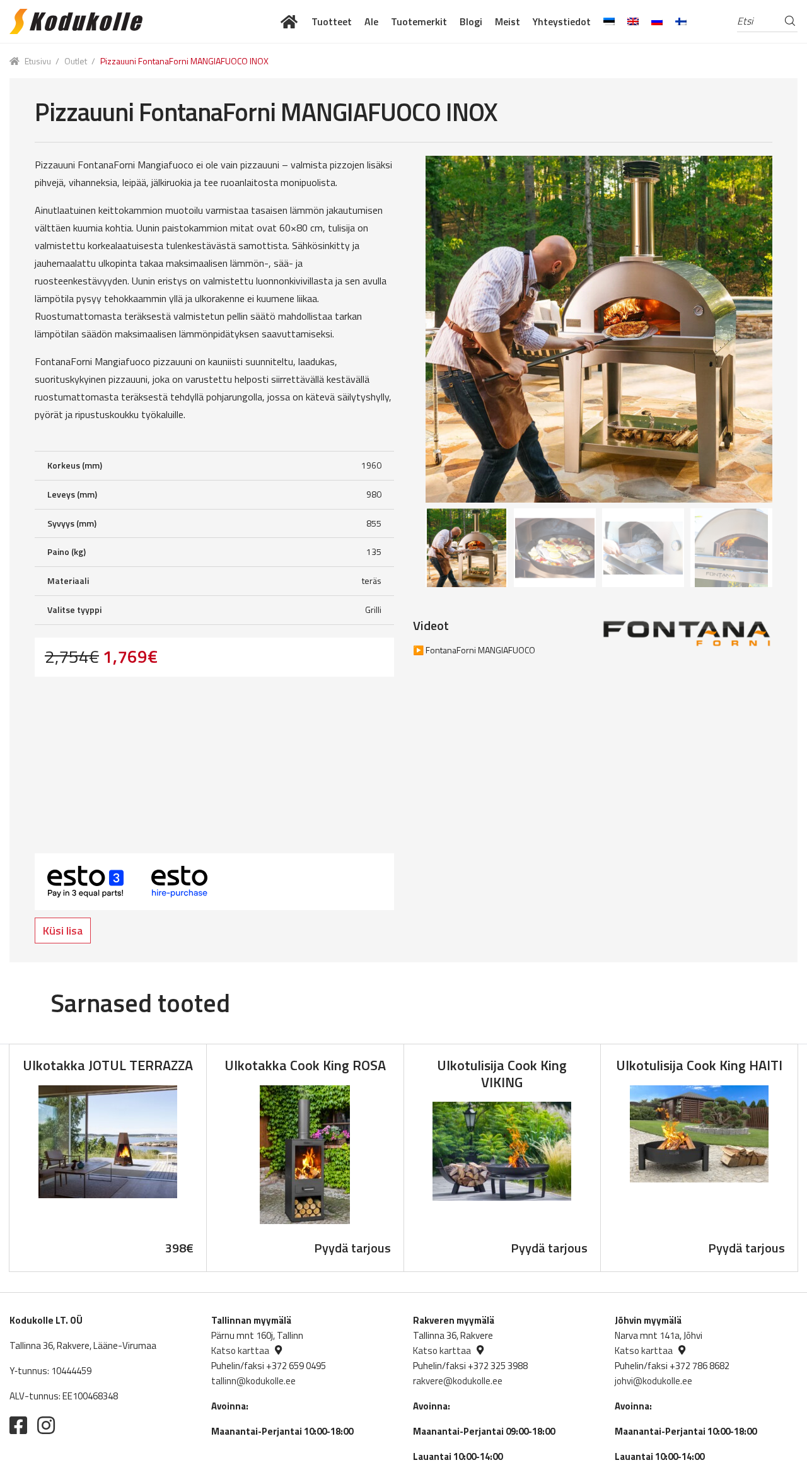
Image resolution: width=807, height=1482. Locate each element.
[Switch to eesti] (609, 21)
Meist (507, 21)
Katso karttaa (240, 1350)
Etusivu (38, 60)
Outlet (75, 60)
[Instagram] (46, 1425)
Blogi (471, 21)
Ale (371, 21)
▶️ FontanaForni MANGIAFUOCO (474, 649)
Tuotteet (331, 21)
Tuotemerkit (419, 21)
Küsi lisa (63, 930)
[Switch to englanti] (633, 21)
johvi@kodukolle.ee (653, 1381)
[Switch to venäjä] (657, 21)
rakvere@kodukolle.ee (457, 1381)
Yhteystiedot (562, 21)
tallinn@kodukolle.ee (253, 1381)
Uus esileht (289, 21)
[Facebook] (18, 1425)
